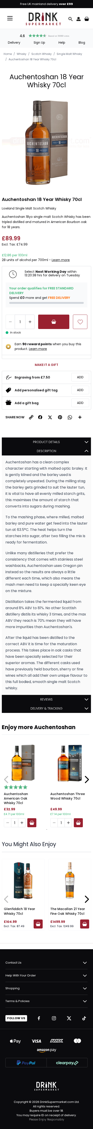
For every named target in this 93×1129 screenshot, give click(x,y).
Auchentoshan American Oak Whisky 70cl (16, 798)
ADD (80, 377)
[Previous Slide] (6, 779)
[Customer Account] (78, 19)
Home (8, 54)
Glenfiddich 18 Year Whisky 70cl (19, 911)
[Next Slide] (86, 779)
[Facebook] (38, 1018)
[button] (46, 35)
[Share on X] (50, 417)
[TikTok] (84, 1018)
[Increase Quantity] (30, 322)
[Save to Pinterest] (60, 417)
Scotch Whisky (41, 54)
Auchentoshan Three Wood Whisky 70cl (67, 796)
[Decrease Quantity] (10, 322)
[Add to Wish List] (80, 322)
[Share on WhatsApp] (70, 417)
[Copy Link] (31, 417)
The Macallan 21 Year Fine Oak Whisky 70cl (67, 911)
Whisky (21, 54)
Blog (82, 42)
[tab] (46, 829)
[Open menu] (9, 18)
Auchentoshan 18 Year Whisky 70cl (32, 59)
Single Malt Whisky (69, 54)
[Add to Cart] (53, 322)
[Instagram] (54, 1018)
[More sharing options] (80, 417)
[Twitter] (69, 1018)
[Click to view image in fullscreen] (46, 142)
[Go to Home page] (43, 19)
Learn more (61, 260)
